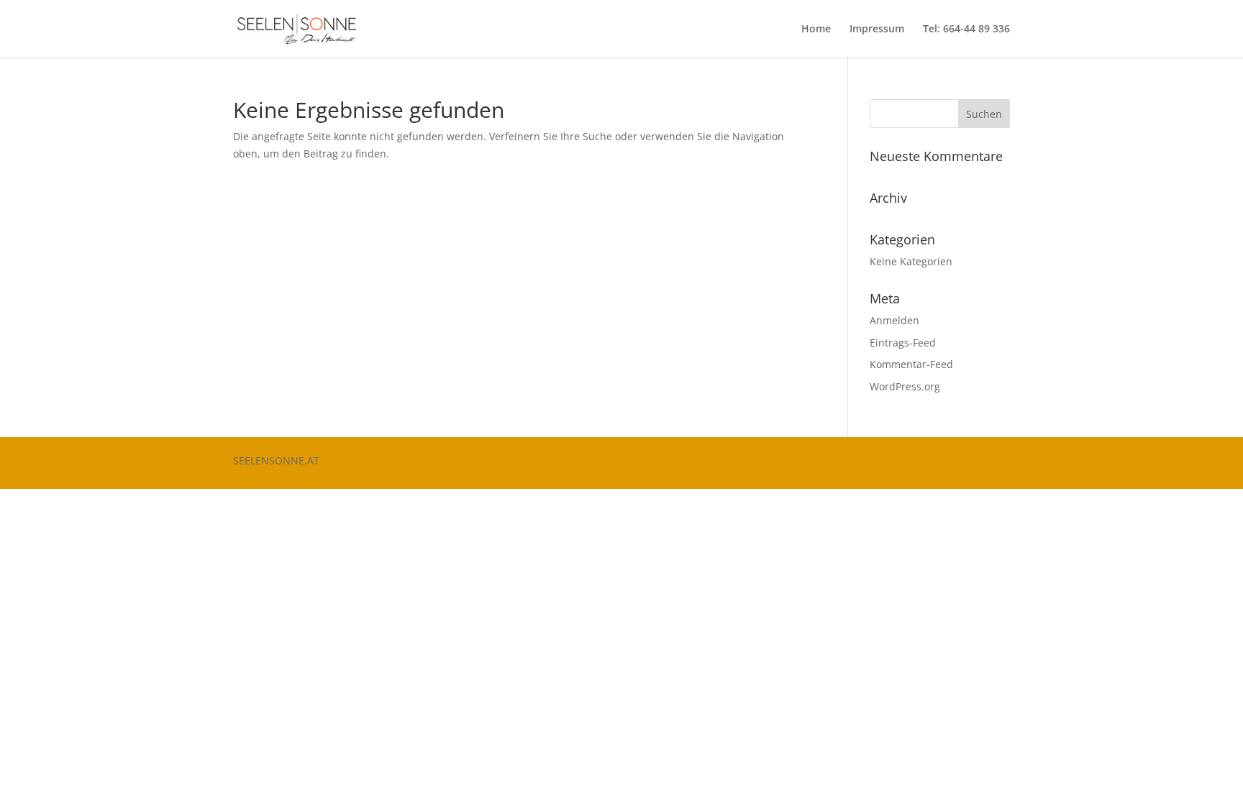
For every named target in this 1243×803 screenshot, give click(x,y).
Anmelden (894, 320)
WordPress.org (905, 386)
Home (816, 29)
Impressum (877, 29)
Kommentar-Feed (911, 364)
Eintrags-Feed (903, 342)
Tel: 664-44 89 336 (966, 29)
